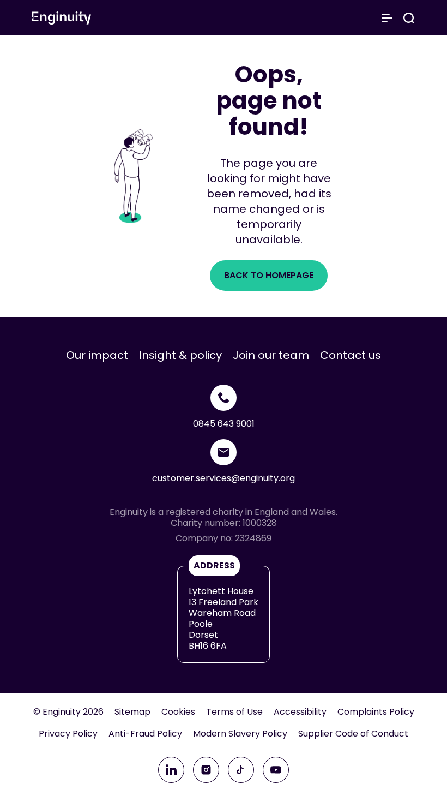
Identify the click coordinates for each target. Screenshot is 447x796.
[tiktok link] (241, 770)
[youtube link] (276, 770)
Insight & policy (180, 355)
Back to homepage (268, 275)
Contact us (350, 355)
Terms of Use (234, 712)
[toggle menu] (387, 18)
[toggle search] (408, 18)
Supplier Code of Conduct (353, 733)
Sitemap (132, 712)
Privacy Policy (68, 733)
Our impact (97, 355)
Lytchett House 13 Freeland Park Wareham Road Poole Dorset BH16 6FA (223, 618)
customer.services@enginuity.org (223, 478)
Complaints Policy (375, 712)
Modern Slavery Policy (240, 733)
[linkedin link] (171, 770)
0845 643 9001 (224, 423)
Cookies (178, 712)
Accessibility (300, 712)
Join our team (271, 355)
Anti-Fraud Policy (145, 733)
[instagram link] (206, 770)
